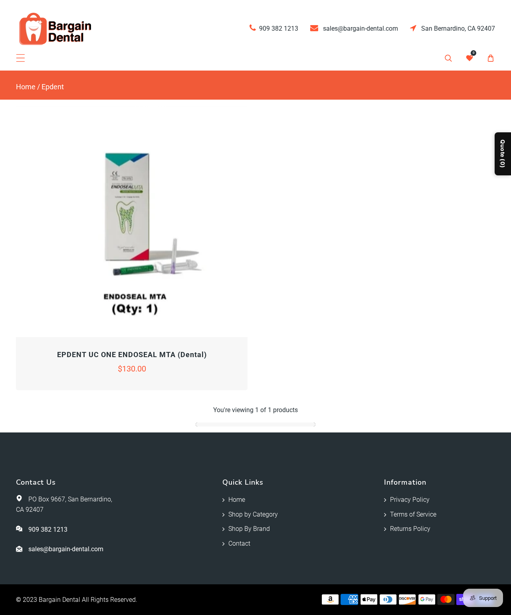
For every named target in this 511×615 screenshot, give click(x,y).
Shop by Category (253, 514)
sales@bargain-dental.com (359, 28)
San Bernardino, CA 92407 (457, 28)
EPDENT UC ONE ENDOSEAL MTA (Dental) (132, 354)
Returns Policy (410, 528)
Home (26, 87)
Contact (239, 543)
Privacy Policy (410, 499)
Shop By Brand (249, 528)
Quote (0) (502, 154)
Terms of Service (413, 514)
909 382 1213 (278, 28)
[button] (20, 58)
